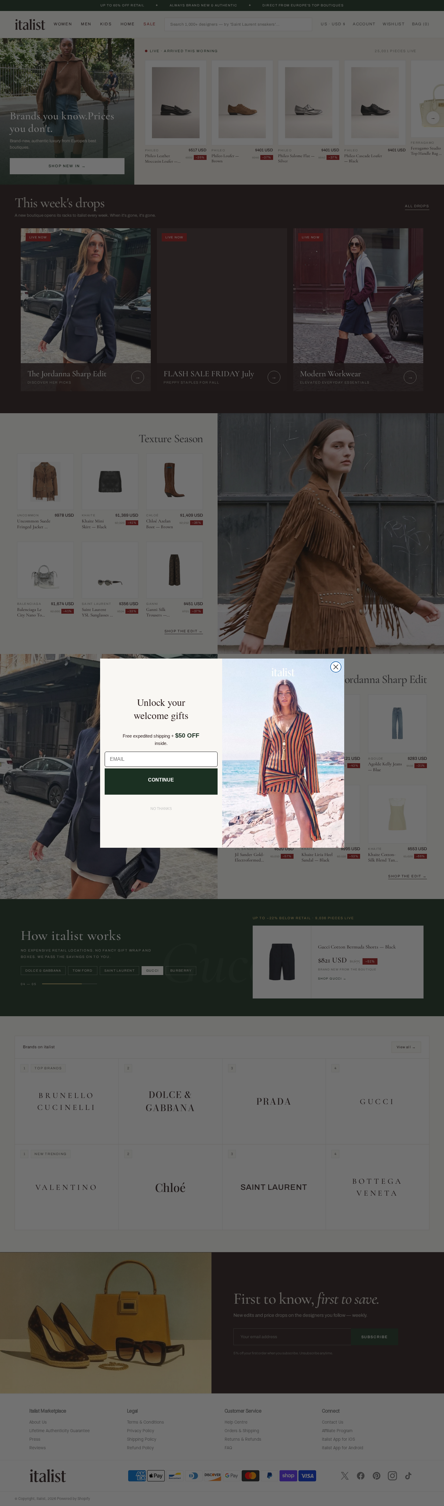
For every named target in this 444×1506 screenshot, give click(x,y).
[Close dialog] (335, 667)
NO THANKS (161, 809)
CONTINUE (161, 779)
